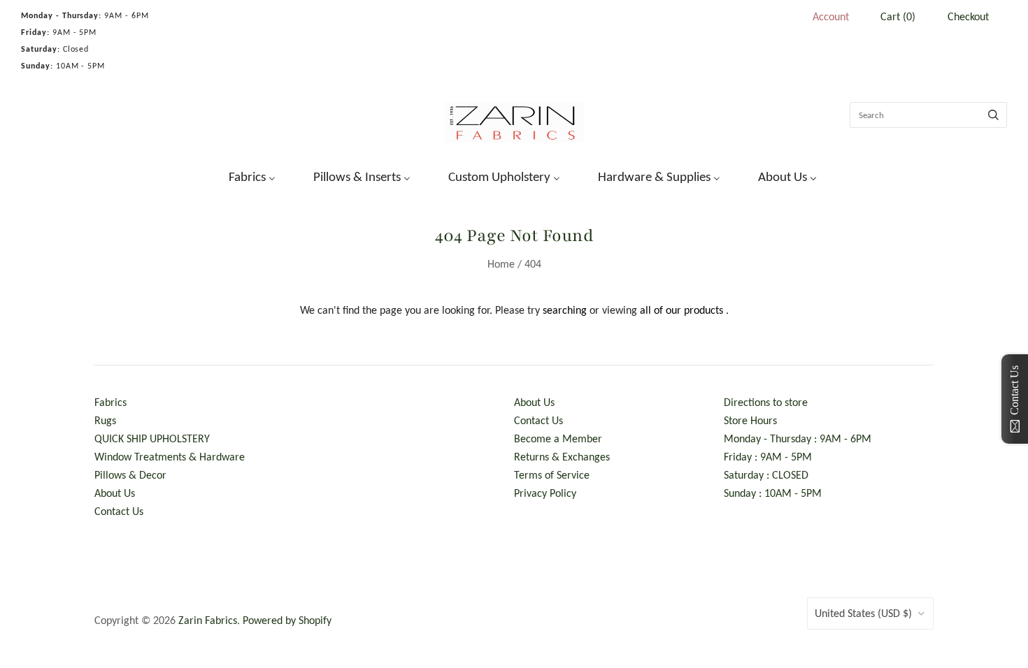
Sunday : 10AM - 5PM (773, 493)
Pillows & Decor (130, 474)
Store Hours (750, 420)
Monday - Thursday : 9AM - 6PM (797, 438)
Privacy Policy (545, 493)
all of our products (681, 310)
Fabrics (110, 402)
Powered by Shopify (287, 620)
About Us (114, 493)
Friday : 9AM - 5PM (768, 456)
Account (831, 16)
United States (863, 613)
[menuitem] (243, 175)
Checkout (968, 16)
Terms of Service (552, 474)
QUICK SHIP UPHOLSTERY (152, 438)
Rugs (105, 420)
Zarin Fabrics (207, 620)
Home (501, 263)
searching (565, 310)
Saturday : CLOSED (766, 474)
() (897, 16)
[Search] (993, 115)
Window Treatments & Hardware (169, 456)
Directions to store (766, 402)
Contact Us (118, 511)
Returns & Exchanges (562, 456)
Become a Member (558, 438)
